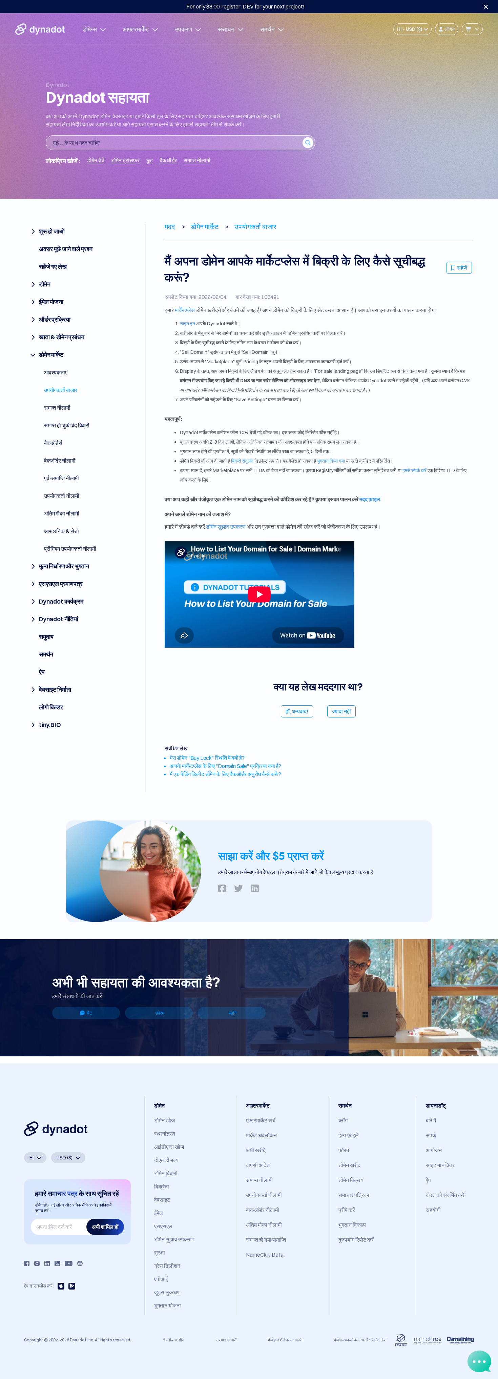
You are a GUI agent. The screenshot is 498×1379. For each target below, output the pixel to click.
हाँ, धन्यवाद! (297, 711)
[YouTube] (68, 1263)
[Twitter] (57, 1263)
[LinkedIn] (47, 1263)
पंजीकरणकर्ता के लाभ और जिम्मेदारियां (360, 1339)
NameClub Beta (265, 1254)
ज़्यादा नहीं (341, 711)
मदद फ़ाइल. (370, 499)
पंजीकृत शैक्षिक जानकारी (285, 1339)
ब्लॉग (232, 1013)
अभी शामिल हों (105, 1226)
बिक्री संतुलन (241, 461)
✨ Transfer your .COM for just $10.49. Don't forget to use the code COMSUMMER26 (245, 6)
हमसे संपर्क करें (414, 470)
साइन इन (187, 324)
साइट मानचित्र (440, 1165)
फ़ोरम (159, 1013)
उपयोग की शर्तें (226, 1339)
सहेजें (462, 267)
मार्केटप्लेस (185, 310)
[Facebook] (26, 1263)
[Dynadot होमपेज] (40, 29)
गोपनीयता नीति (173, 1339)
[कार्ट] (472, 29)
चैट (89, 1013)
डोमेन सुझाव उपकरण (226, 526)
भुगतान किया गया (331, 461)
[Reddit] (80, 1263)
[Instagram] (37, 1263)
